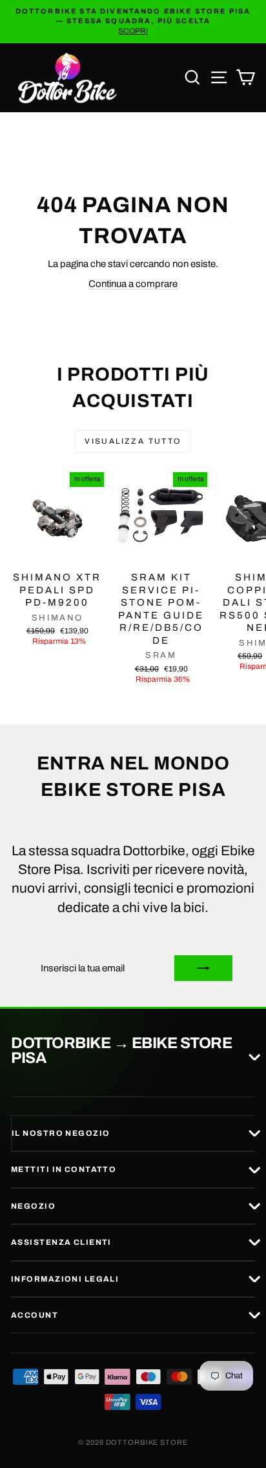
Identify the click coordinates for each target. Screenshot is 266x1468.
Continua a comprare (133, 284)
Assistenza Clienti (61, 1242)
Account (34, 1315)
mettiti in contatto (63, 1169)
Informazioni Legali (65, 1279)
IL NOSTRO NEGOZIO (61, 1133)
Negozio (33, 1206)
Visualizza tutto (133, 441)
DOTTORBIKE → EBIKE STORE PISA (121, 1051)
